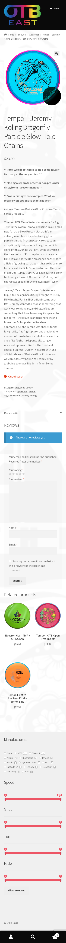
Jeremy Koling (29, 395)
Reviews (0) (11, 413)
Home (11, 34)
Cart (51, 933)
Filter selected (16, 890)
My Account (11, 937)
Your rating (16, 470)
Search (33, 937)
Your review (16, 479)
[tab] (33, 413)
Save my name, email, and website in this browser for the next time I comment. (32, 565)
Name (13, 527)
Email (13, 544)
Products (22, 34)
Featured (15, 395)
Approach (34, 34)
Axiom (32, 391)
